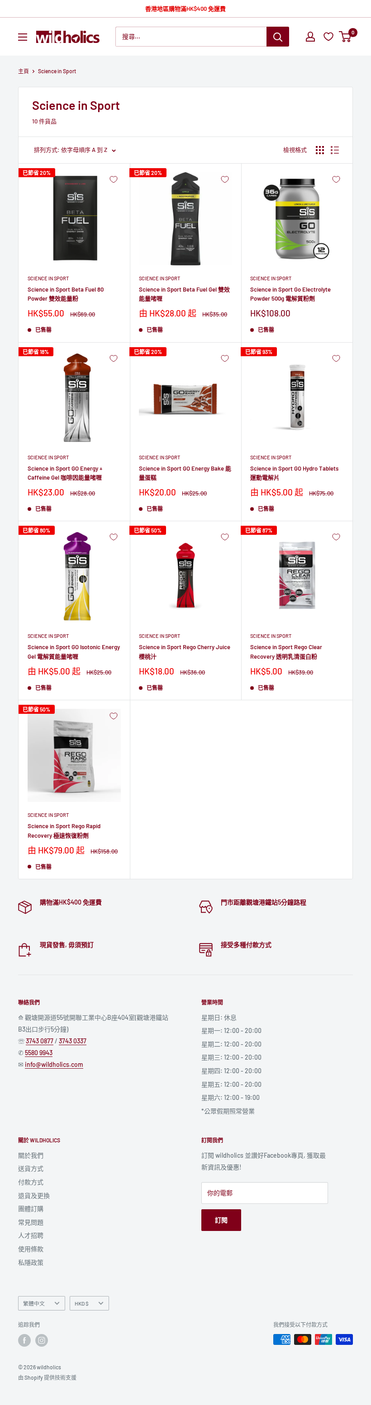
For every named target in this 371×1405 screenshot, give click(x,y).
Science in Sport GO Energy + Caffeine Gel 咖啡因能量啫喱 (65, 473)
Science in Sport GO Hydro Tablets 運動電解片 (294, 473)
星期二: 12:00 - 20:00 (231, 1044)
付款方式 (30, 1182)
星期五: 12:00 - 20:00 (231, 1084)
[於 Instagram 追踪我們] (41, 1340)
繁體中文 (34, 1303)
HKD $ (82, 1303)
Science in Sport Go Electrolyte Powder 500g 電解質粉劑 (290, 294)
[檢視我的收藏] (329, 36)
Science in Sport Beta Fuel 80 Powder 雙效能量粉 (66, 294)
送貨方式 (30, 1168)
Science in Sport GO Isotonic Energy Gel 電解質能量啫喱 (74, 651)
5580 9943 (38, 1052)
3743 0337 (72, 1041)
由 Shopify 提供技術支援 (47, 1377)
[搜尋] (277, 37)
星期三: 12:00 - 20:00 (231, 1057)
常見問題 (30, 1222)
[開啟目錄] (22, 37)
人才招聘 (30, 1235)
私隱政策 (30, 1262)
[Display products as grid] (320, 150)
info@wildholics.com (54, 1064)
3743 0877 (39, 1041)
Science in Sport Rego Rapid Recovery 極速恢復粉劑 (64, 830)
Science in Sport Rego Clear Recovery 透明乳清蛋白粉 (286, 651)
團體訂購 (30, 1208)
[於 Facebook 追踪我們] (24, 1340)
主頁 (23, 71)
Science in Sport (48, 278)
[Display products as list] (335, 150)
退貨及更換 (34, 1195)
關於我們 (30, 1155)
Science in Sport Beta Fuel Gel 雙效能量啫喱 (184, 294)
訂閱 (221, 1220)
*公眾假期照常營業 (228, 1111)
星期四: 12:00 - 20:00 (231, 1071)
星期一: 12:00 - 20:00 (231, 1030)
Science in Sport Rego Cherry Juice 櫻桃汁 (184, 651)
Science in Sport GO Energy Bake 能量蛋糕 (185, 473)
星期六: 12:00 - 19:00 (230, 1097)
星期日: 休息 (219, 1017)
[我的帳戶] (310, 37)
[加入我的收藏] (113, 179)
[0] (345, 36)
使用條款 (30, 1249)
